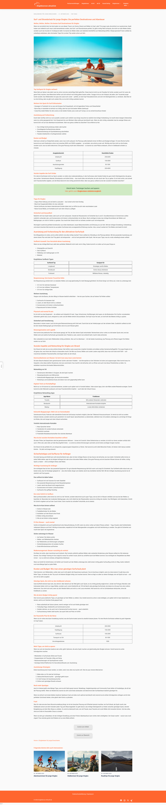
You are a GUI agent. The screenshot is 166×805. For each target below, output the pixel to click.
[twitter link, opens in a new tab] (128, 800)
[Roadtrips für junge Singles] (116, 761)
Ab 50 (98, 3)
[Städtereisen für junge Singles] (83, 761)
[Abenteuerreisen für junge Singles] (49, 761)
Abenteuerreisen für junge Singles (45, 776)
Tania (75, 14)
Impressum (90, 794)
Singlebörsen (85, 3)
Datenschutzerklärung (79, 794)
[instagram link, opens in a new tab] (124, 800)
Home (35, 740)
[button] (83, 727)
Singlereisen (115, 3)
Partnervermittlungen (73, 3)
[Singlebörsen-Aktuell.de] (45, 4)
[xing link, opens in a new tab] (131, 800)
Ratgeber (125, 3)
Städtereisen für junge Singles (77, 776)
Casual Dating (106, 3)
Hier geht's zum (83, 191)
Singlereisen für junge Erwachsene (45, 14)
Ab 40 (92, 3)
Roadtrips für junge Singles (110, 776)
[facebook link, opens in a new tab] (121, 800)
